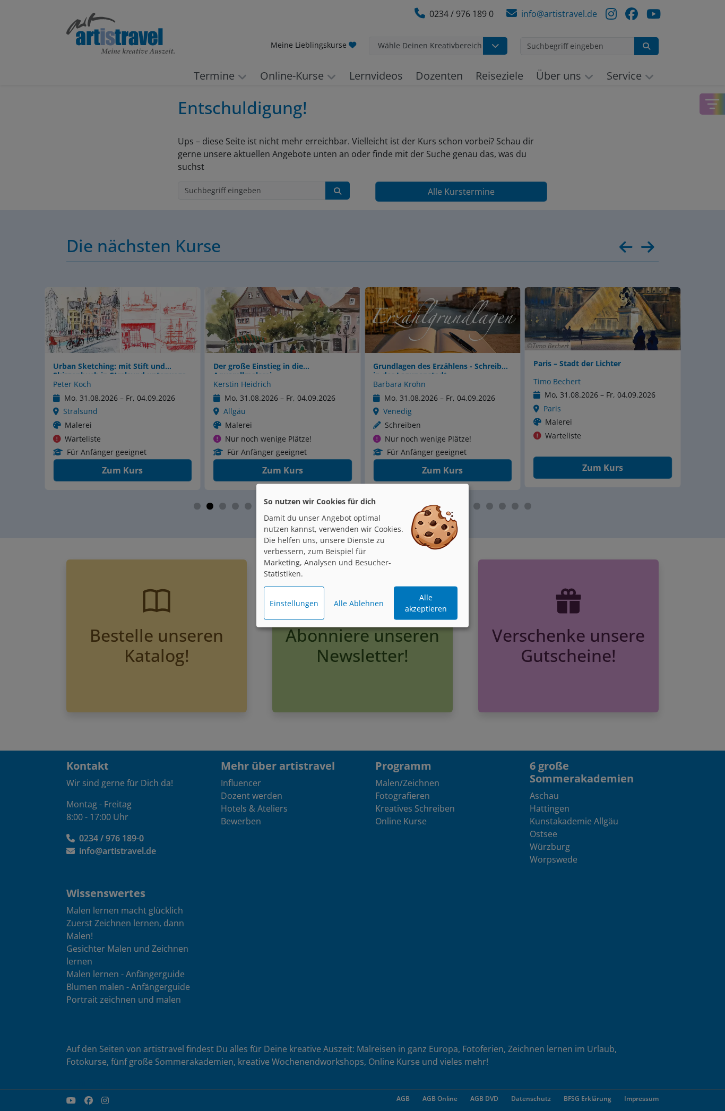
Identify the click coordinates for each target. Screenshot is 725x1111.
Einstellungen (294, 603)
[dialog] (362, 555)
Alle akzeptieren (426, 603)
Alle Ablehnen (359, 603)
